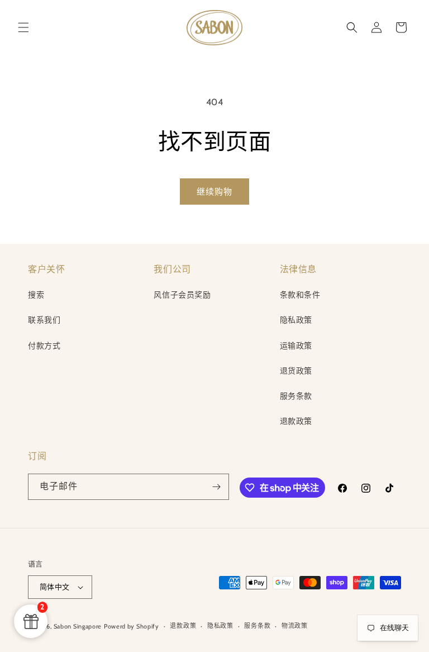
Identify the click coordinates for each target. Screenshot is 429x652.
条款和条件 (300, 295)
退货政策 (296, 371)
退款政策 (296, 421)
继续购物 (214, 192)
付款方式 (44, 346)
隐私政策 (296, 320)
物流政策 (295, 626)
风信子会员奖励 (182, 295)
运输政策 (296, 346)
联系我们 (44, 320)
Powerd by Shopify (131, 626)
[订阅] (216, 487)
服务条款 (296, 396)
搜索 (36, 295)
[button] (23, 27)
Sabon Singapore (78, 626)
